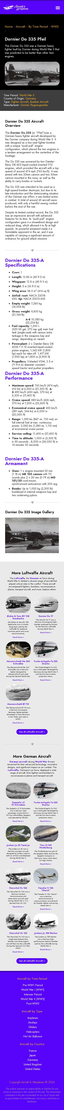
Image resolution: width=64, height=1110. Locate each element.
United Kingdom (33, 1064)
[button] (57, 7)
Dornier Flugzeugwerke (34, 105)
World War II (26, 95)
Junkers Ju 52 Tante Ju (18, 845)
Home (9, 26)
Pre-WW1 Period (33, 985)
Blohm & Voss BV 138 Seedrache (18, 617)
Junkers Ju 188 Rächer (45, 933)
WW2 (55, 26)
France (33, 1051)
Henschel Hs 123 (18, 933)
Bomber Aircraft (39, 102)
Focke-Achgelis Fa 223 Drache (46, 662)
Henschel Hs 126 (18, 888)
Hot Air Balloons (32, 1036)
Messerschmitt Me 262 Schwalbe (18, 662)
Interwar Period (33, 994)
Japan (33, 1055)
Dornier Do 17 (46, 616)
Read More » (18, 637)
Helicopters (32, 1032)
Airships (32, 1022)
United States (32, 1069)
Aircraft (20, 26)
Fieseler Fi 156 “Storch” (45, 889)
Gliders (33, 1027)
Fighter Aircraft (19, 102)
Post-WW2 (32, 1004)
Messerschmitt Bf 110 (18, 704)
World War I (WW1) (32, 990)
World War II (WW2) (33, 999)
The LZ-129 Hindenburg (45, 846)
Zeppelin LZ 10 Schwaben (18, 803)
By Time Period (38, 26)
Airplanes (32, 1018)
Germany (30, 98)
